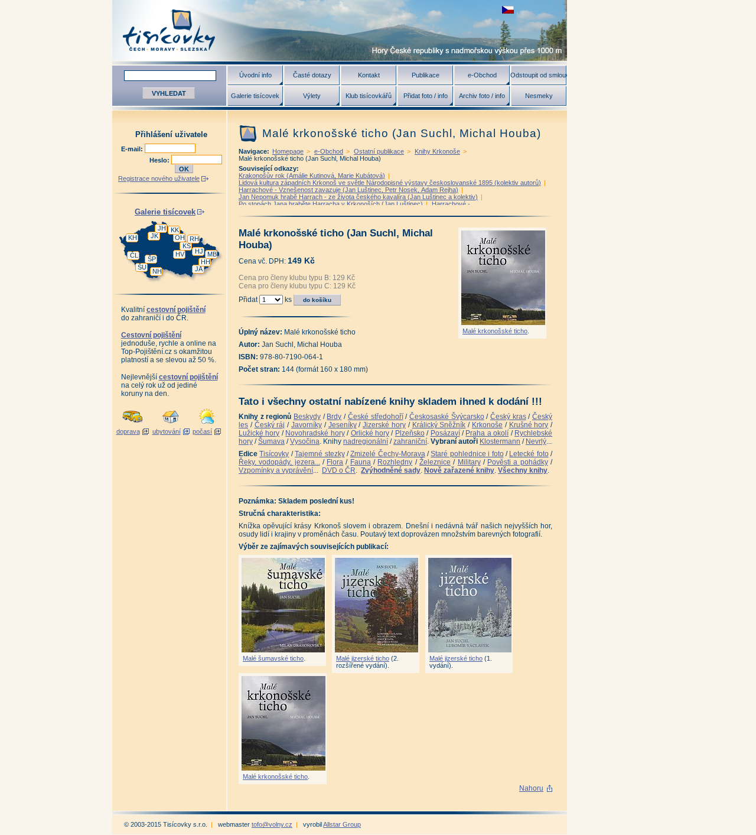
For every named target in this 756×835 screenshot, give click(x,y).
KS (187, 245)
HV (179, 254)
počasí (202, 431)
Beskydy (307, 416)
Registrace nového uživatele (159, 178)
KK (175, 229)
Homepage (288, 151)
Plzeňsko (410, 433)
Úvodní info (255, 75)
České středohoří (375, 416)
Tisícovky (274, 454)
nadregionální (365, 441)
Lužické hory (259, 433)
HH (205, 261)
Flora (335, 462)
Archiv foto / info (482, 95)
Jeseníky (342, 425)
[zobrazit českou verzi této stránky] (508, 10)
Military (469, 462)
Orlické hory (370, 433)
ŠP (152, 258)
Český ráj (270, 425)
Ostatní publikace (379, 151)
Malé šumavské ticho (273, 658)
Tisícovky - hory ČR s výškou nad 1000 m (339, 30)
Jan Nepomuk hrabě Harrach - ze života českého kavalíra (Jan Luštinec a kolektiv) (358, 196)
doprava (128, 431)
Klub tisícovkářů (369, 95)
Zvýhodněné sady (391, 470)
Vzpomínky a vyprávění (276, 470)
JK (154, 235)
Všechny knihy (523, 470)
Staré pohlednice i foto (467, 454)
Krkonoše (487, 425)
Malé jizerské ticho (362, 658)
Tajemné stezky (319, 454)
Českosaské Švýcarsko (446, 416)
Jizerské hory (384, 425)
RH (194, 238)
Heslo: (160, 160)
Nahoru (531, 788)
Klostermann (500, 441)
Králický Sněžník (439, 425)
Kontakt (369, 75)
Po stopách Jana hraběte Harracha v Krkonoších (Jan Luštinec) (331, 203)
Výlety (312, 95)
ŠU (142, 267)
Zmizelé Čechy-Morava (387, 454)
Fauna (360, 462)
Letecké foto (528, 454)
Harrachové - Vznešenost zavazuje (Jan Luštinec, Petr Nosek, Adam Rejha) (348, 189)
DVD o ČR (339, 470)
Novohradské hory (314, 433)
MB (212, 254)
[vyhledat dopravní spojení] (132, 424)
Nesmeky (539, 95)
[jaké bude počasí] (206, 424)
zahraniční (410, 441)
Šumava (271, 441)
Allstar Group (342, 824)
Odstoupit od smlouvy (538, 75)
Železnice (435, 462)
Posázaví (445, 433)
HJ (199, 251)
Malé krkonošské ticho (494, 330)
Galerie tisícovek (255, 95)
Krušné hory (529, 425)
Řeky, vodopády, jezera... (279, 462)
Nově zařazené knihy (459, 470)
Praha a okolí (487, 433)
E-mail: (133, 148)
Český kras (508, 416)
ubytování (166, 431)
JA (199, 268)
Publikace (425, 75)
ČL (134, 255)
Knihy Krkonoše (437, 151)
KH (132, 237)
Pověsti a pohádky (517, 462)
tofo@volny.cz (272, 824)
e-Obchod (482, 75)
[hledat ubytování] (170, 424)
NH (157, 271)
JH (162, 228)
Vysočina (305, 441)
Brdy (334, 416)
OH (180, 237)
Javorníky (306, 425)
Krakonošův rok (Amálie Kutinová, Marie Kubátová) (312, 175)
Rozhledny (394, 462)
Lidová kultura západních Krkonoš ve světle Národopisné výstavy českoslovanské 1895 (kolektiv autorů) (390, 182)
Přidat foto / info (425, 95)
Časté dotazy (312, 75)
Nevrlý (536, 441)
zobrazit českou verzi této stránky (508, 10)
